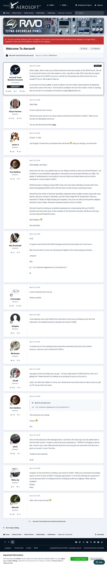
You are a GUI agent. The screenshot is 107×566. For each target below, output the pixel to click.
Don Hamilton (15, 172)
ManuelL (15, 507)
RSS (36, 548)
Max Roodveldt (15, 246)
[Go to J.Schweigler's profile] (15, 291)
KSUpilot (15, 326)
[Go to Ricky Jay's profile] (15, 472)
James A (15, 145)
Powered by (94, 548)
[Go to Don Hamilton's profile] (15, 164)
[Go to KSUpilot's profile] (15, 318)
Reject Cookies (96, 559)
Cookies (28, 548)
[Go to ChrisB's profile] (15, 373)
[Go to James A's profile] (15, 137)
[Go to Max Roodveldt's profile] (15, 238)
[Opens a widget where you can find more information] (99, 562)
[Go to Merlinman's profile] (15, 346)
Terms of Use (8, 563)
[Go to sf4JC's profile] (15, 439)
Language (7, 548)
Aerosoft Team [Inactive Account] (21, 55)
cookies (18, 558)
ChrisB (15, 381)
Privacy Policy (19, 548)
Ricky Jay (15, 480)
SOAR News (53, 55)
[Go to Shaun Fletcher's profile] (15, 104)
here (54, 125)
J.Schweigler (15, 299)
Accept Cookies (80, 559)
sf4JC (15, 447)
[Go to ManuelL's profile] (15, 499)
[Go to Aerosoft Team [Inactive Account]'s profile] (7, 55)
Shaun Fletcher (15, 112)
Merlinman (15, 353)
